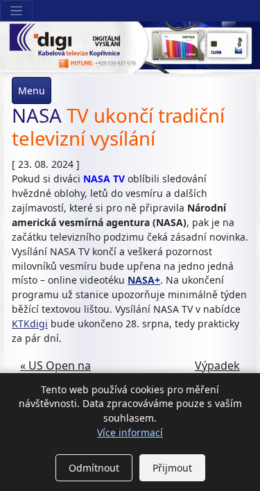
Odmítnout (94, 467)
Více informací (130, 432)
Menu (31, 90)
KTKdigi (30, 323)
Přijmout (172, 467)
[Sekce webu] (16, 10)
